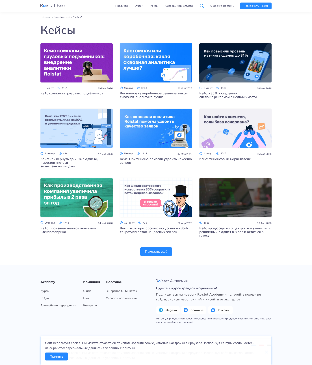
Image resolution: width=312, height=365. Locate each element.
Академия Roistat (220, 5)
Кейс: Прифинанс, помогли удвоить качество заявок (156, 160)
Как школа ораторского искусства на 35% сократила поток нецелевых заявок (154, 230)
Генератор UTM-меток (121, 291)
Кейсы (154, 5)
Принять (56, 356)
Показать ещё (156, 251)
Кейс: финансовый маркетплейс (225, 159)
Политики (127, 348)
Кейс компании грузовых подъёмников (71, 93)
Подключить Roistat (256, 5)
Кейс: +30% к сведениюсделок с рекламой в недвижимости (228, 95)
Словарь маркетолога (179, 5)
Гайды (44, 298)
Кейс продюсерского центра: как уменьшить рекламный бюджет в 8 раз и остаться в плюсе (234, 231)
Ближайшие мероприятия (58, 305)
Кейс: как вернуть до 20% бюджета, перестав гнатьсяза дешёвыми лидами (69, 162)
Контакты (90, 305)
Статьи (139, 5)
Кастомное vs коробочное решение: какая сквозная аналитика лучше (154, 95)
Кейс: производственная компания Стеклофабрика (68, 230)
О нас (87, 291)
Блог (86, 298)
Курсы (44, 291)
